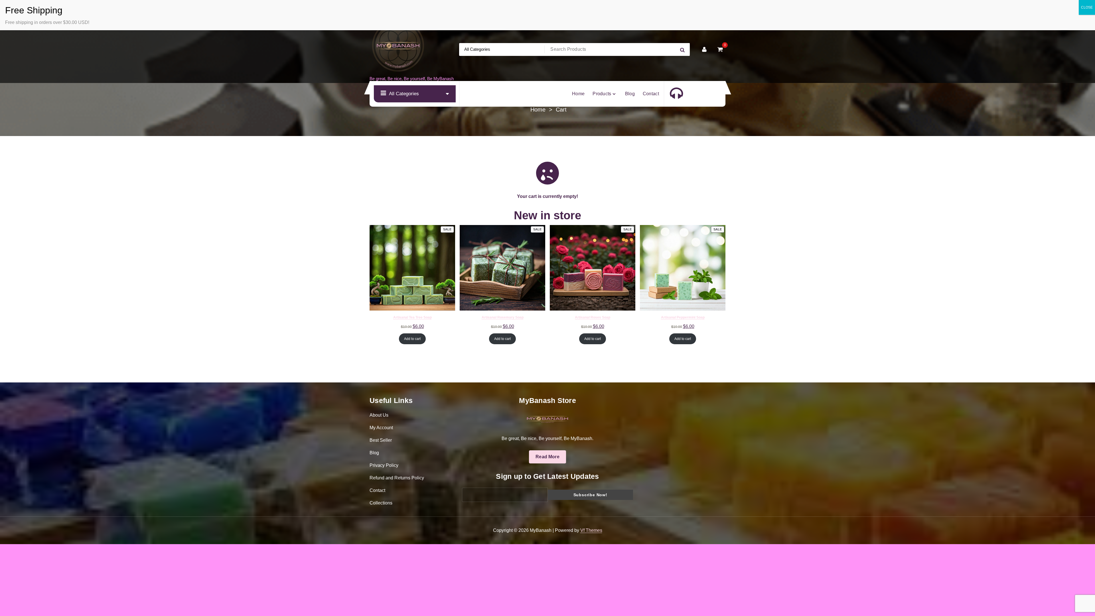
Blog (374, 452)
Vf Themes (591, 530)
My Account (381, 427)
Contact (377, 490)
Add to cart (412, 339)
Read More (547, 456)
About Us (379, 415)
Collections (381, 503)
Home (538, 109)
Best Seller (381, 440)
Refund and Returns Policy (397, 477)
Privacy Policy (384, 465)
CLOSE (1087, 7)
